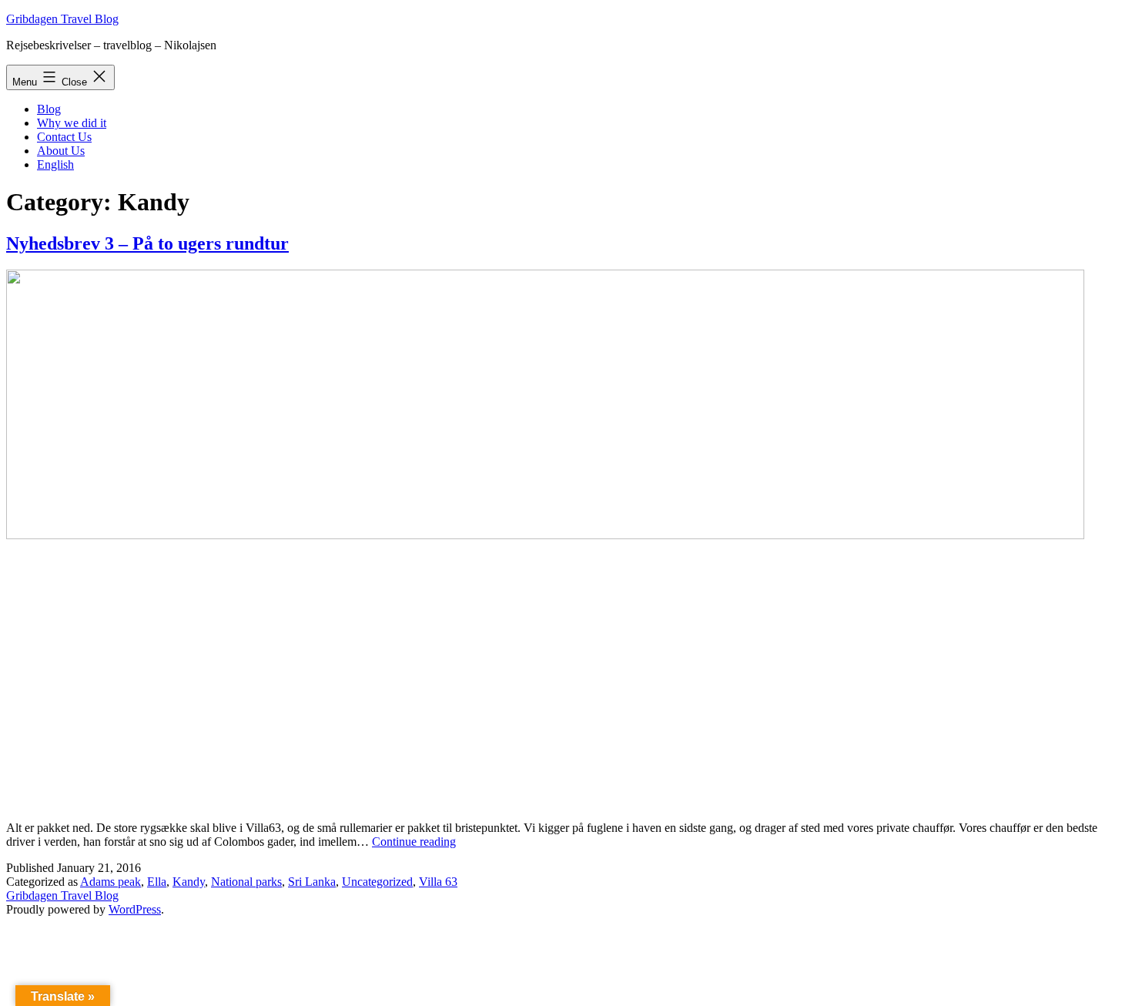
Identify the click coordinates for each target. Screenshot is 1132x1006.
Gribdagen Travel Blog (62, 18)
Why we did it (71, 122)
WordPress (135, 909)
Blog (49, 109)
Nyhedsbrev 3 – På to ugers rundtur (147, 243)
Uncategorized (377, 881)
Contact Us (64, 136)
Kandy (188, 881)
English (55, 164)
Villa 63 (438, 881)
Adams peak (110, 881)
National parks (246, 881)
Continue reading (414, 841)
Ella (156, 881)
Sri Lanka (312, 881)
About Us (61, 150)
